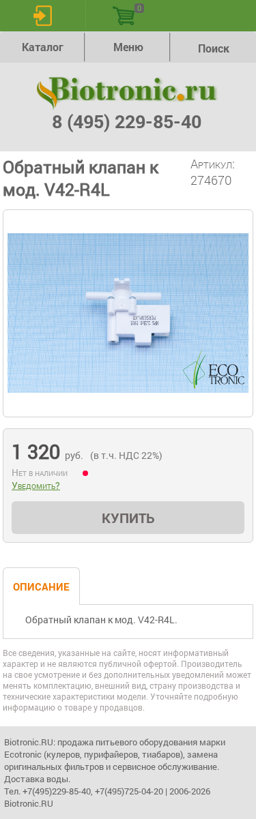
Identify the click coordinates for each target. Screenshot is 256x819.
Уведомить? (36, 485)
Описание (41, 586)
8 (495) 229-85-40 (126, 121)
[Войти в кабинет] (42, 15)
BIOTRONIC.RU (128, 93)
